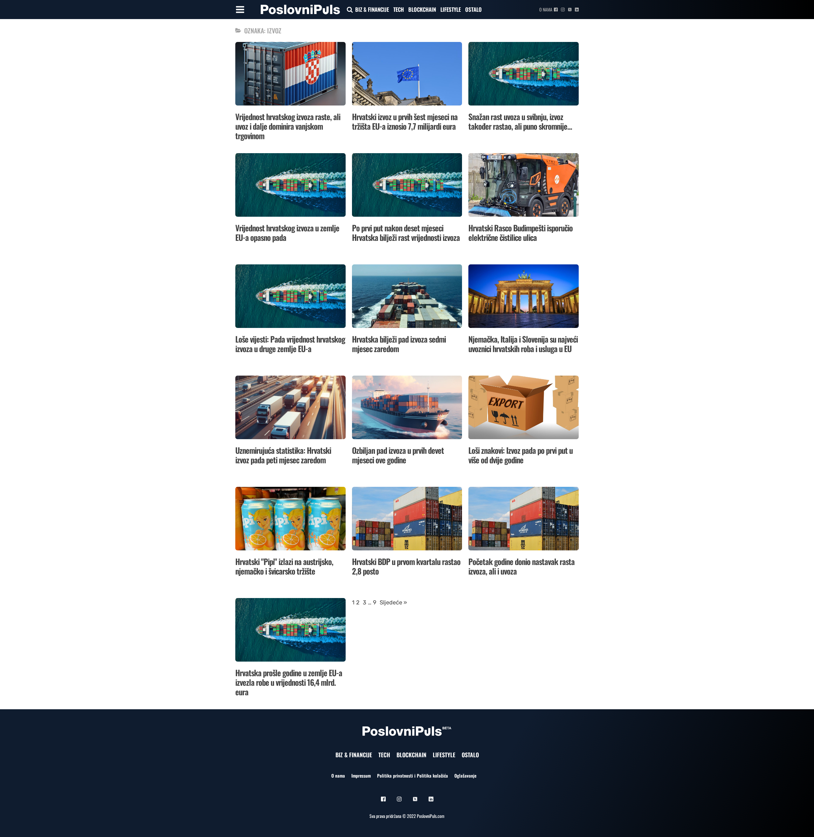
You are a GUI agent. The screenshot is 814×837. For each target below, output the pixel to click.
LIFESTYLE (450, 9)
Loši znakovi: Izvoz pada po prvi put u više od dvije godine (520, 455)
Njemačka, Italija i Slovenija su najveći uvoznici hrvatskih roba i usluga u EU (523, 343)
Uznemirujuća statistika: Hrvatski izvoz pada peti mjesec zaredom (283, 455)
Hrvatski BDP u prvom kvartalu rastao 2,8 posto (406, 566)
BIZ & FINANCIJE (372, 9)
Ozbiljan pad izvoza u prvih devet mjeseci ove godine (398, 455)
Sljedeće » (393, 602)
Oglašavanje (465, 775)
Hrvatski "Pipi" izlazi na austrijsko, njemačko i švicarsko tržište (284, 566)
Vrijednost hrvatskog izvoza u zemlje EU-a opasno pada (287, 232)
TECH (398, 9)
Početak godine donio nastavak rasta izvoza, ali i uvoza (521, 566)
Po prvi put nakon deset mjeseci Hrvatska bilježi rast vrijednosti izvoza (406, 232)
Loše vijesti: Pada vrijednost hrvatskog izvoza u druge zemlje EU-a (290, 343)
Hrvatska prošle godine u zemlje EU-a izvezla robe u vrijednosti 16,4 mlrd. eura (288, 682)
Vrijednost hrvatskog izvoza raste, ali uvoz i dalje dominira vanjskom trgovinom (287, 126)
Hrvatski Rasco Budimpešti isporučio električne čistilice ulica (520, 232)
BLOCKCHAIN (422, 9)
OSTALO (473, 9)
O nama (545, 9)
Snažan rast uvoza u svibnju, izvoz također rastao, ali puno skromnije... (520, 121)
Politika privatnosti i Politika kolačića (412, 775)
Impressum (361, 775)
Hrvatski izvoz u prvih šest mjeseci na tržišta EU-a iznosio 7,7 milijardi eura (405, 121)
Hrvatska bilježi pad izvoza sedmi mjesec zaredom (399, 343)
